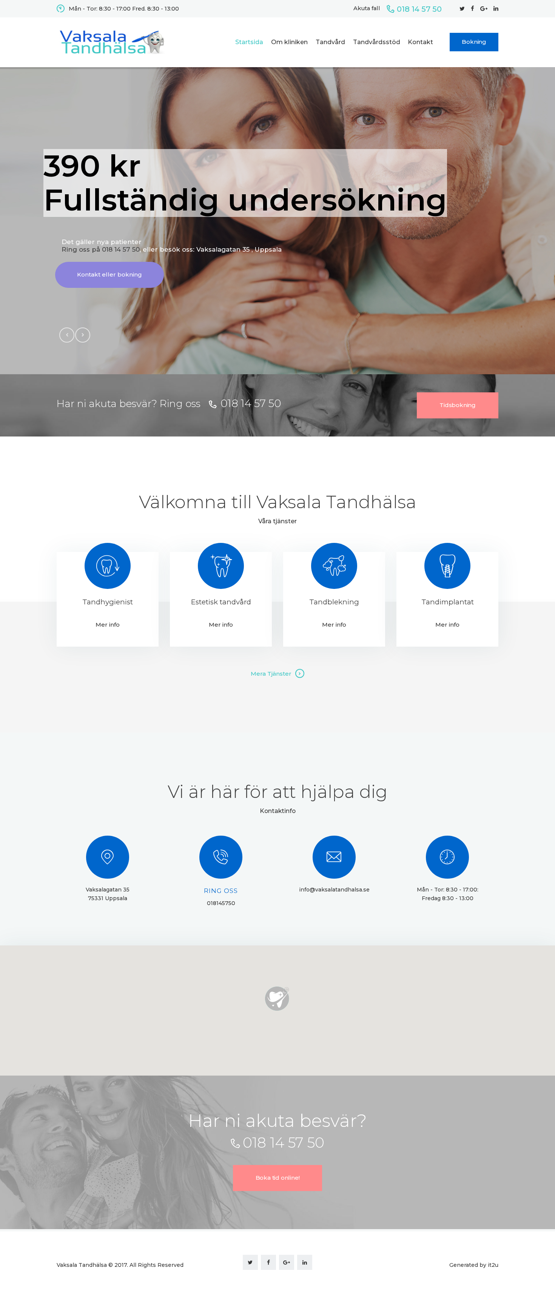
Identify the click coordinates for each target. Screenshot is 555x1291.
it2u (493, 1265)
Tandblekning (334, 602)
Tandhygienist (107, 602)
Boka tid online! (278, 1177)
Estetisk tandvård (221, 602)
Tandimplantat (447, 602)
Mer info (108, 624)
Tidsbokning (457, 405)
